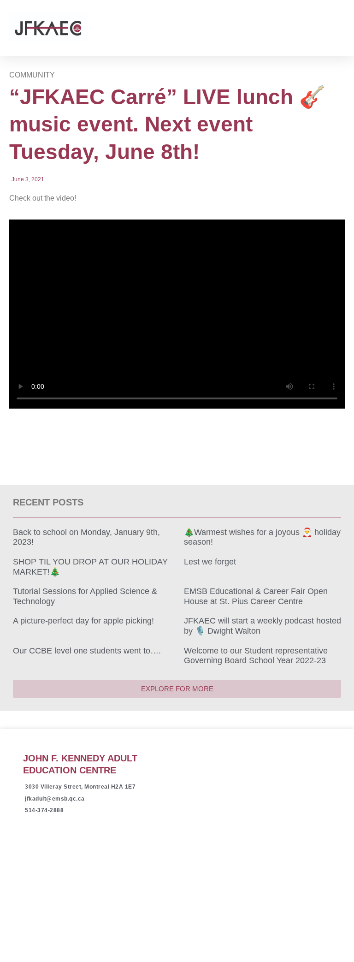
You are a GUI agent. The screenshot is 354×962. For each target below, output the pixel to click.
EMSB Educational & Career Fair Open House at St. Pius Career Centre (256, 596)
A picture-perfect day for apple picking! (83, 620)
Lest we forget (210, 561)
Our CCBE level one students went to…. (87, 650)
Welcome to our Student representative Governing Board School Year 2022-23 (256, 655)
